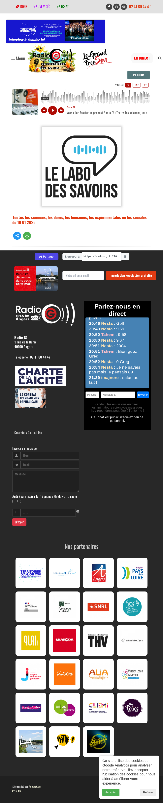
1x (128, 85)
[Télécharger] (27, 236)
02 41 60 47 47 (140, 7)
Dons (23, 6)
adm (18, 791)
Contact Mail (35, 432)
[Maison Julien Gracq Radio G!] (132, 640)
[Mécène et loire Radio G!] (65, 573)
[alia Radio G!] (98, 674)
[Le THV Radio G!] (98, 640)
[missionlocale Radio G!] (132, 674)
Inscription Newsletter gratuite (131, 275)
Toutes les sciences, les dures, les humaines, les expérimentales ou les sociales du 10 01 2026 (79, 219)
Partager (46, 257)
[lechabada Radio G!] (65, 640)
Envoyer (19, 522)
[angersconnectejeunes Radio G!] (31, 674)
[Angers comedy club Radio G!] (98, 742)
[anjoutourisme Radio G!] (65, 708)
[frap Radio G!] (132, 607)
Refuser (148, 792)
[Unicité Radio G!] (65, 674)
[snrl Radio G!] (98, 607)
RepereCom (35, 786)
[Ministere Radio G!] (31, 607)
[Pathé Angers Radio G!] (65, 742)
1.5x (137, 85)
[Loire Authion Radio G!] (31, 742)
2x (145, 85)
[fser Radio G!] (65, 607)
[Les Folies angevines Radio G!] (132, 708)
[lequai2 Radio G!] (31, 640)
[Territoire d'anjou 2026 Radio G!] (31, 573)
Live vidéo (43, 6)
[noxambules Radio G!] (31, 708)
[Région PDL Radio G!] (132, 573)
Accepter (110, 792)
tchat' (64, 6)
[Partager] (17, 236)
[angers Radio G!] (98, 573)
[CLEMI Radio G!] (98, 708)
